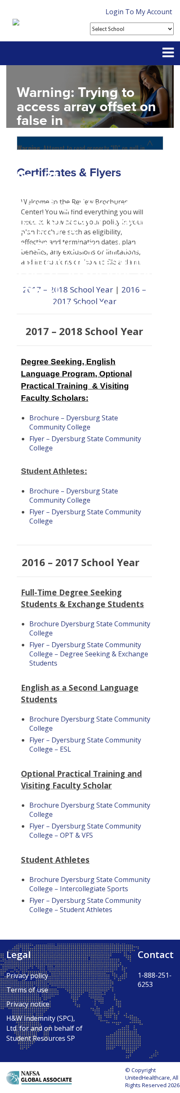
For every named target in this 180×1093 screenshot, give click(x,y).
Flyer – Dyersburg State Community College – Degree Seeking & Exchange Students (88, 654)
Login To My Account (138, 11)
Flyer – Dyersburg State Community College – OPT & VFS (85, 830)
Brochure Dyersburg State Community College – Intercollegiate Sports (89, 884)
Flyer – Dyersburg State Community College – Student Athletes (85, 905)
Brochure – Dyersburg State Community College (73, 422)
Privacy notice (27, 1004)
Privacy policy (27, 975)
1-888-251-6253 (155, 980)
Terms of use (27, 989)
